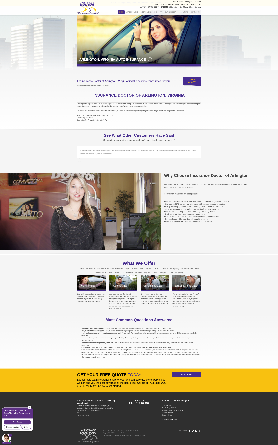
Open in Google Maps (170, 419)
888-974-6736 (159, 7)
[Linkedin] (196, 431)
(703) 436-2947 (195, 2)
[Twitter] (192, 431)
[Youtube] (199, 431)
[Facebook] (189, 431)
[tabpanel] (139, 38)
